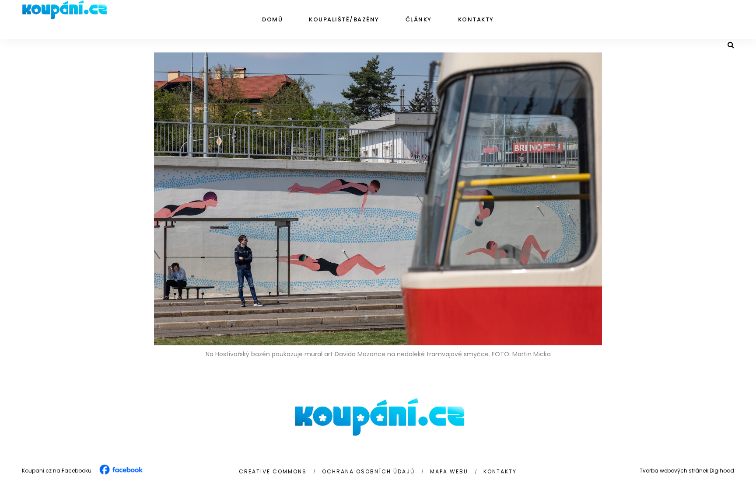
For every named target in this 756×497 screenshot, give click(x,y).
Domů (272, 19)
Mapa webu (449, 471)
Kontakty (476, 19)
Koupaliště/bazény (344, 19)
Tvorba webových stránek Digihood (687, 470)
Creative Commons (273, 471)
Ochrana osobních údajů (368, 471)
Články (419, 19)
